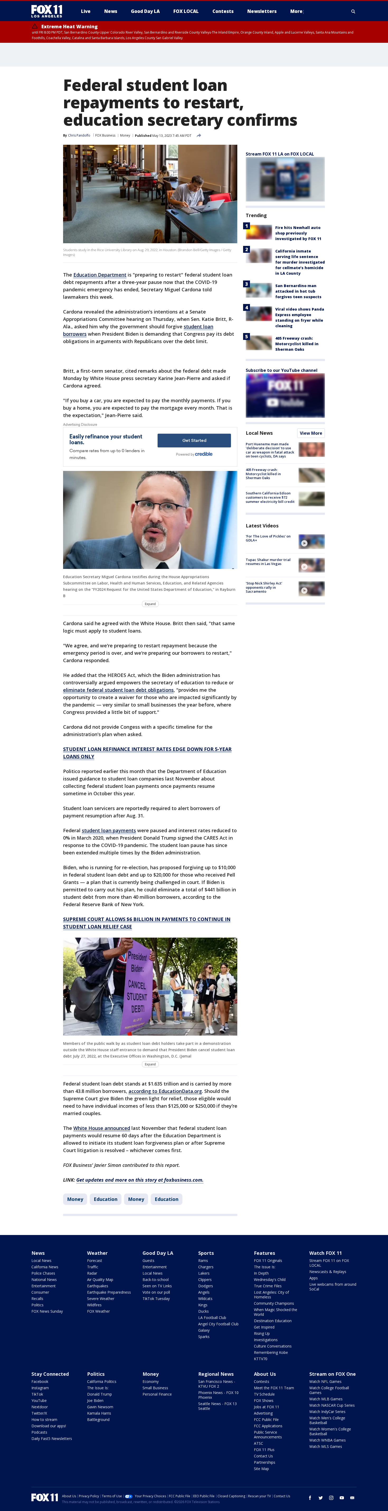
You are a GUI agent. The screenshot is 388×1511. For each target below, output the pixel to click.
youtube (342, 1498)
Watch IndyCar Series (327, 1411)
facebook (310, 1498)
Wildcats (205, 1298)
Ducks (203, 1311)
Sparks (204, 1336)
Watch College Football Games (329, 1390)
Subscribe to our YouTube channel (282, 370)
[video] (312, 541)
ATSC (258, 1443)
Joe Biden (95, 1400)
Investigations (266, 1339)
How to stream (44, 1419)
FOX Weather (98, 1311)
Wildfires (94, 1304)
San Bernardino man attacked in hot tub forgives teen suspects (298, 291)
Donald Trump (99, 1394)
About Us (265, 1374)
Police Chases (43, 1273)
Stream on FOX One (332, 1374)
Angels (204, 1292)
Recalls (37, 1298)
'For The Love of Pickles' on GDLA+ (268, 538)
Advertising (263, 1413)
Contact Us (263, 1455)
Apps (313, 1277)
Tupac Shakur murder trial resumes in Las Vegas (268, 561)
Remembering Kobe (271, 1352)
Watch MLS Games (325, 1446)
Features (264, 1253)
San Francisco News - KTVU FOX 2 (216, 1384)
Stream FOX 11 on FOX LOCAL (329, 1263)
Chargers (206, 1266)
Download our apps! (48, 1425)
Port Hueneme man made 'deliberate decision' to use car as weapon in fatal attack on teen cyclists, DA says (270, 450)
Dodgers (205, 1285)
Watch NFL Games (325, 1381)
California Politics (101, 1381)
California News (44, 1266)
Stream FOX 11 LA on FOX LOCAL (280, 154)
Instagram (40, 1387)
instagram (331, 1498)
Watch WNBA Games (327, 1440)
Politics (37, 1304)
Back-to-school (156, 1279)
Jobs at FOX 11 (266, 1406)
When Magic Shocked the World (275, 1312)
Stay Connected (50, 1374)
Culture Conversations (273, 1346)
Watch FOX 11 (325, 1253)
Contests (261, 1381)
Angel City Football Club (218, 1323)
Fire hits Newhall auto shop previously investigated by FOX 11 (298, 233)
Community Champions (274, 1303)
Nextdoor (39, 1406)
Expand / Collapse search (353, 11)
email (352, 1498)
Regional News (216, 1374)
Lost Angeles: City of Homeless (271, 1294)
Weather (97, 1253)
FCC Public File (266, 1419)
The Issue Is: (264, 1266)
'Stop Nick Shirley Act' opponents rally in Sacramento (264, 587)
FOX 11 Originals (268, 1260)
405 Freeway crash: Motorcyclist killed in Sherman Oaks (297, 344)
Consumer (40, 1292)
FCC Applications (268, 1425)
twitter (320, 1498)
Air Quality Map (100, 1279)
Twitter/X (39, 1413)
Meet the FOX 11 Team (274, 1387)
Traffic (92, 1266)
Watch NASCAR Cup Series (332, 1405)
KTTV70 (260, 1358)
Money (125, 135)
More (296, 11)
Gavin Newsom (100, 1406)
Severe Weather (100, 1298)
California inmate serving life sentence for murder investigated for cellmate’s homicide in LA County (300, 262)
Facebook (39, 1381)
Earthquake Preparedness (109, 1292)
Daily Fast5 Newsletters (51, 1438)
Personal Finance (157, 1394)
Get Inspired (264, 1327)
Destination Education (273, 1320)
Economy (151, 1381)
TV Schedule (264, 1394)
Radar (92, 1273)
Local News (259, 433)
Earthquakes (97, 1285)
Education (105, 1199)
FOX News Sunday (47, 1311)
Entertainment (43, 1285)
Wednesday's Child (270, 1279)
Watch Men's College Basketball (327, 1420)
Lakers (204, 1273)
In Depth (261, 1273)
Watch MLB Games (326, 1398)
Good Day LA (158, 1253)
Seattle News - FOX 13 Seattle (217, 1406)
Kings (202, 1304)
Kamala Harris (99, 1413)
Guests (148, 1260)
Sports (206, 1253)
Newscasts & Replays (327, 1271)
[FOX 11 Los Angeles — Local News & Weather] (48, 11)
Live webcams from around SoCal (332, 1287)
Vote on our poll (156, 1292)
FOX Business (105, 135)
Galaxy (204, 1330)
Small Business (155, 1387)
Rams (203, 1260)
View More (311, 433)
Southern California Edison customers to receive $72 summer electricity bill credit (270, 497)
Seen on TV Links (157, 1285)
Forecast (94, 1260)
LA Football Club (212, 1317)
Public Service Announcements (268, 1434)
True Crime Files (268, 1285)
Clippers (205, 1279)
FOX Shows (263, 1400)
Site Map (261, 1468)
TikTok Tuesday (156, 1298)
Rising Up (262, 1333)
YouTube (39, 1400)
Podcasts (39, 1432)
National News (44, 1279)
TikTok (37, 1394)
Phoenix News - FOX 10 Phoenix (218, 1395)
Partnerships (264, 1462)
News (38, 1253)
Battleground (98, 1419)
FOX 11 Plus (264, 1449)
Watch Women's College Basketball (330, 1431)
